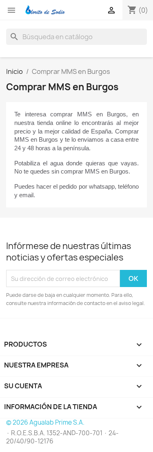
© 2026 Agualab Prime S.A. (45, 422)
